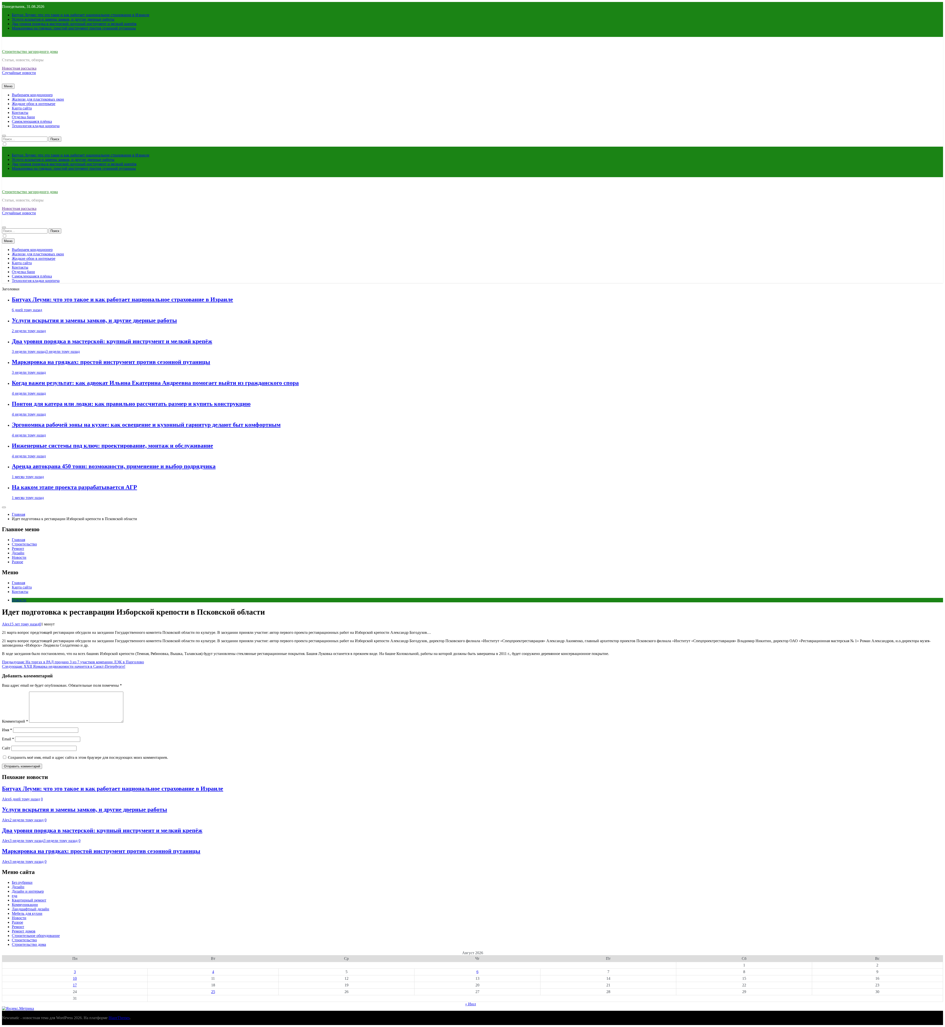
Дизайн (18, 553)
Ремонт (18, 548)
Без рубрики (22, 882)
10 (75, 978)
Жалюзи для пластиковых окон (38, 99)
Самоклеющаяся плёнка (32, 121)
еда (14, 896)
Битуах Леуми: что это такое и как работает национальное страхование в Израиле (80, 15)
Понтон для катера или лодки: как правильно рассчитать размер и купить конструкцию (131, 404)
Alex (6, 624)
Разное (17, 562)
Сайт (6, 748)
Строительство (24, 544)
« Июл (470, 1004)
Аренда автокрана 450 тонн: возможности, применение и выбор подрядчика (114, 466)
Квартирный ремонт (29, 900)
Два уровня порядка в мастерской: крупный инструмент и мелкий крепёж (74, 24)
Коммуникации (25, 905)
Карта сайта (22, 108)
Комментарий (15, 721)
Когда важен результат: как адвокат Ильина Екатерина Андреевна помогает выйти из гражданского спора (155, 383)
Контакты (20, 112)
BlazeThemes (119, 1018)
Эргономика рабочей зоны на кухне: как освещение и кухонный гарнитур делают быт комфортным (146, 424)
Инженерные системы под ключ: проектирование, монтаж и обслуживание (112, 445)
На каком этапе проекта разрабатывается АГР (74, 487)
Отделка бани (23, 117)
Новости (19, 557)
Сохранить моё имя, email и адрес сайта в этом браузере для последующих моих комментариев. (88, 757)
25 (213, 992)
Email (8, 739)
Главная (18, 540)
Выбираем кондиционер (32, 95)
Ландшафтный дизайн (30, 909)
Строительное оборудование (36, 936)
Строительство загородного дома (30, 51)
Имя (7, 730)
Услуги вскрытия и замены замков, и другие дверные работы (63, 19)
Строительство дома (29, 944)
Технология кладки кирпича (36, 126)
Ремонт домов (23, 931)
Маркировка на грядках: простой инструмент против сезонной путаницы (74, 28)
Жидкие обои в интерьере (33, 104)
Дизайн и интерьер (28, 891)
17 (75, 985)
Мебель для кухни (27, 913)
